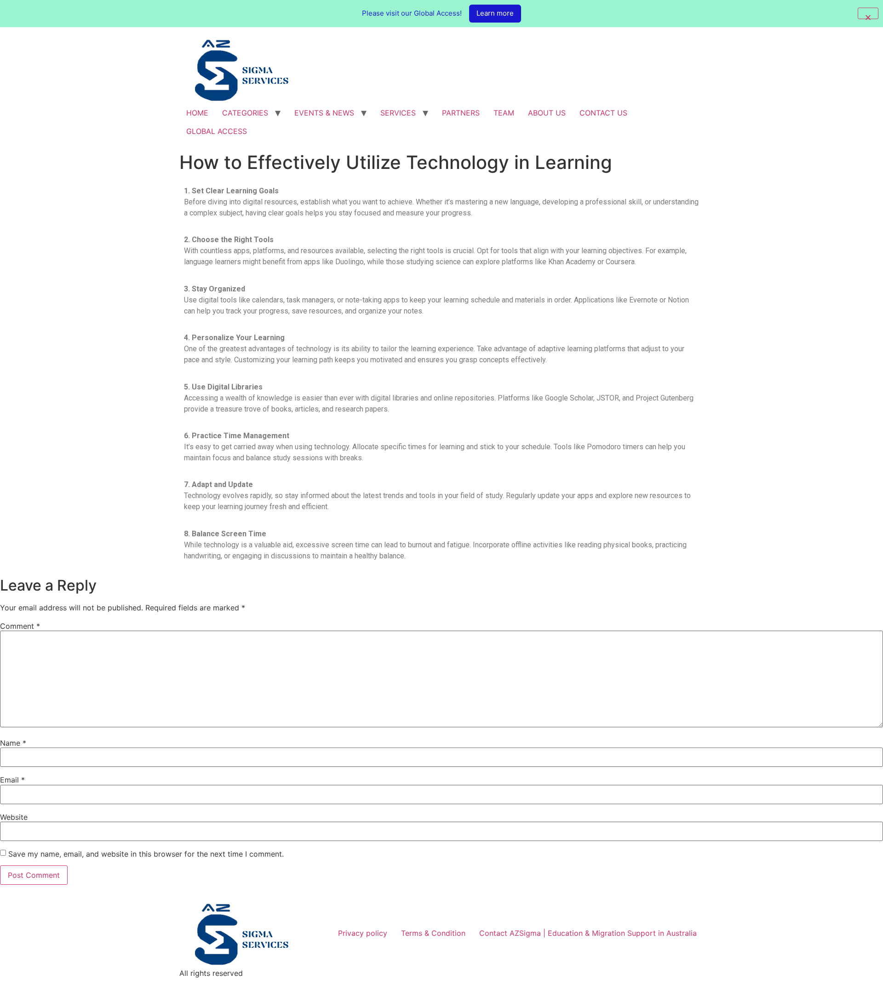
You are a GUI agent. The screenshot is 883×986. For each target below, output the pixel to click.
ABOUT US (547, 112)
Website (14, 817)
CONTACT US (603, 112)
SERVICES (398, 112)
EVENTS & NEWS (324, 112)
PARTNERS (461, 112)
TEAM (503, 112)
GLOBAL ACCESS (216, 131)
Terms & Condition (433, 933)
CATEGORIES (245, 112)
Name (13, 743)
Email (12, 779)
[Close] (868, 13)
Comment (20, 626)
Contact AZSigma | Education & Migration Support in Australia (588, 933)
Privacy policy (362, 933)
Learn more (495, 13)
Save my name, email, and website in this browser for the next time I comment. (146, 854)
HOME (197, 112)
